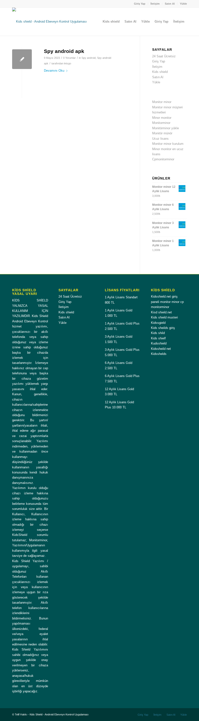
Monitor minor (161, 102)
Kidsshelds (158, 354)
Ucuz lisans (160, 138)
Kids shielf (158, 338)
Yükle (183, 3)
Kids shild (158, 333)
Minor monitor (161, 118)
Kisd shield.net (161, 312)
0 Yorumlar (69, 57)
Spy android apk (64, 51)
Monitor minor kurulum (167, 144)
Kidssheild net (161, 349)
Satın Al (170, 3)
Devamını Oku (54, 70)
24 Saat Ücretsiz (164, 56)
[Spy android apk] (22, 59)
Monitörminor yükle (165, 128)
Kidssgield (158, 323)
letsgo (67, 63)
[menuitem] (140, 3)
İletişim (155, 3)
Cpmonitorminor (163, 159)
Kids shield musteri (164, 317)
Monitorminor (161, 123)
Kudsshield (158, 343)
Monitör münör (162, 133)
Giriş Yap (139, 3)
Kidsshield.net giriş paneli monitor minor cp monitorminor (167, 302)
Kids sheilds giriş (163, 328)
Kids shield (160, 72)
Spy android (89, 57)
